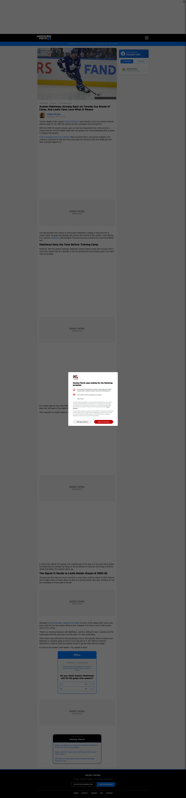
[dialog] (93, 399)
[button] (93, 398)
